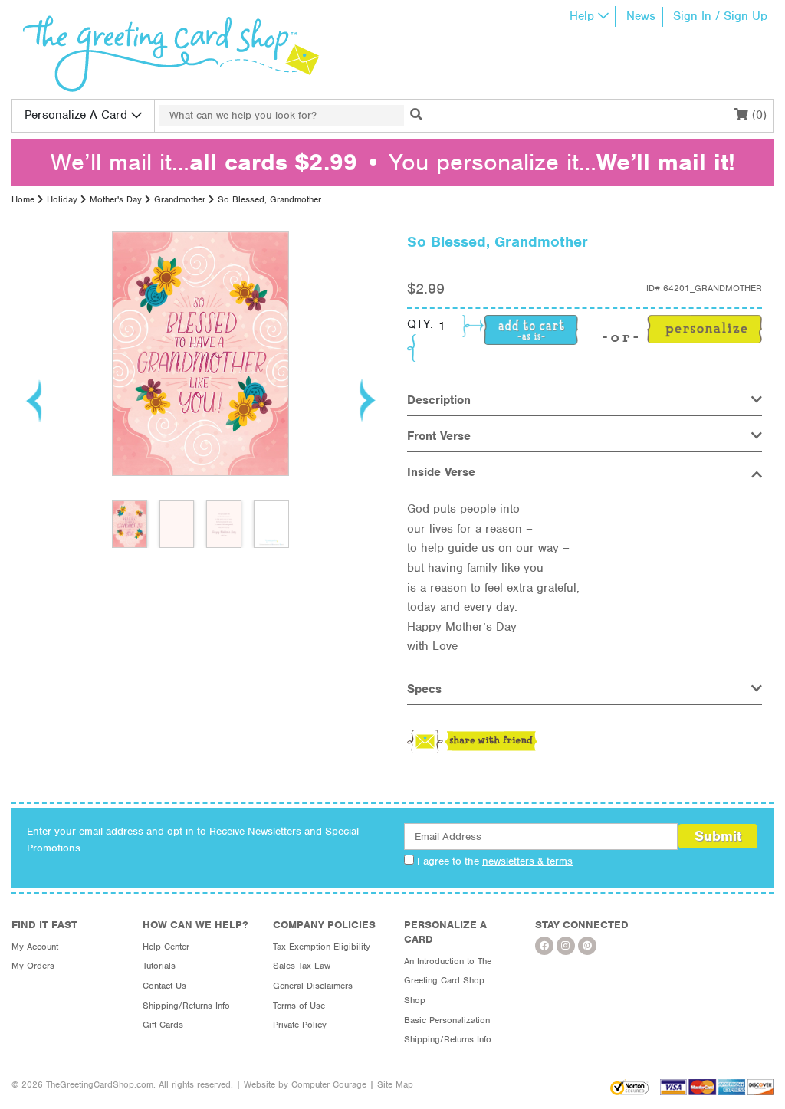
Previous (34, 400)
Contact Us (164, 985)
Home (22, 199)
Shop (414, 1000)
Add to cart (531, 330)
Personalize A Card (76, 115)
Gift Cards (163, 1025)
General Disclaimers (313, 985)
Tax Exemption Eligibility (321, 946)
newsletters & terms (527, 861)
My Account (34, 946)
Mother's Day (116, 199)
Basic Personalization (447, 1020)
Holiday (62, 199)
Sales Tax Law (301, 966)
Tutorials (159, 966)
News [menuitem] (640, 16)
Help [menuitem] (582, 16)
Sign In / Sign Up (720, 16)
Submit (718, 836)
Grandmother (179, 199)
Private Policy (300, 1025)
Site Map (395, 1084)
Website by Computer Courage (305, 1084)
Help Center (166, 946)
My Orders (32, 966)
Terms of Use (299, 1005)
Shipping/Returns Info (186, 1005)
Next (366, 400)
